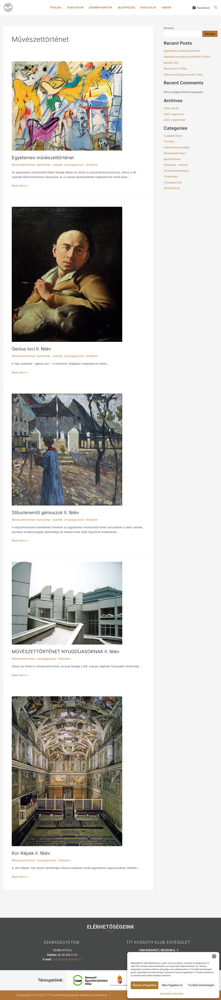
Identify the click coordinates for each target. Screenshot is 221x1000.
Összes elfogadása (144, 985)
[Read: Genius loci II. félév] (67, 274)
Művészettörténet (23, 164)
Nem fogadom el (172, 985)
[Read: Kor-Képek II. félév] (67, 771)
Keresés (169, 28)
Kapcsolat (148, 7)
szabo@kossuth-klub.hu (66, 959)
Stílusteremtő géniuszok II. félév (45, 512)
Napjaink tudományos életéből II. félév (187, 56)
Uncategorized (73, 164)
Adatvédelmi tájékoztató (171, 993)
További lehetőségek (201, 985)
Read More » (20, 185)
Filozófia (169, 141)
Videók (166, 7)
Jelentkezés (126, 7)
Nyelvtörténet (172, 159)
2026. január (171, 108)
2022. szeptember (175, 119)
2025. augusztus (174, 114)
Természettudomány (176, 170)
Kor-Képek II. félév (31, 853)
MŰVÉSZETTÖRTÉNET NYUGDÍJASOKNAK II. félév (65, 651)
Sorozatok (75, 7)
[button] (214, 956)
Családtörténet (173, 135)
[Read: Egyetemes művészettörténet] (67, 105)
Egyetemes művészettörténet (43, 157)
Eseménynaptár (100, 7)
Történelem (171, 176)
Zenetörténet (172, 188)
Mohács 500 (171, 62)
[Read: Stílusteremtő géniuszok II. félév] (67, 449)
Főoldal (56, 7)
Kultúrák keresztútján (177, 147)
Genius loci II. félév (31, 349)
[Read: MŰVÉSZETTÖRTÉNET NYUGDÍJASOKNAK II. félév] (67, 603)
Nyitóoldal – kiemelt (176, 164)
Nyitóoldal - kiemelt (50, 164)
